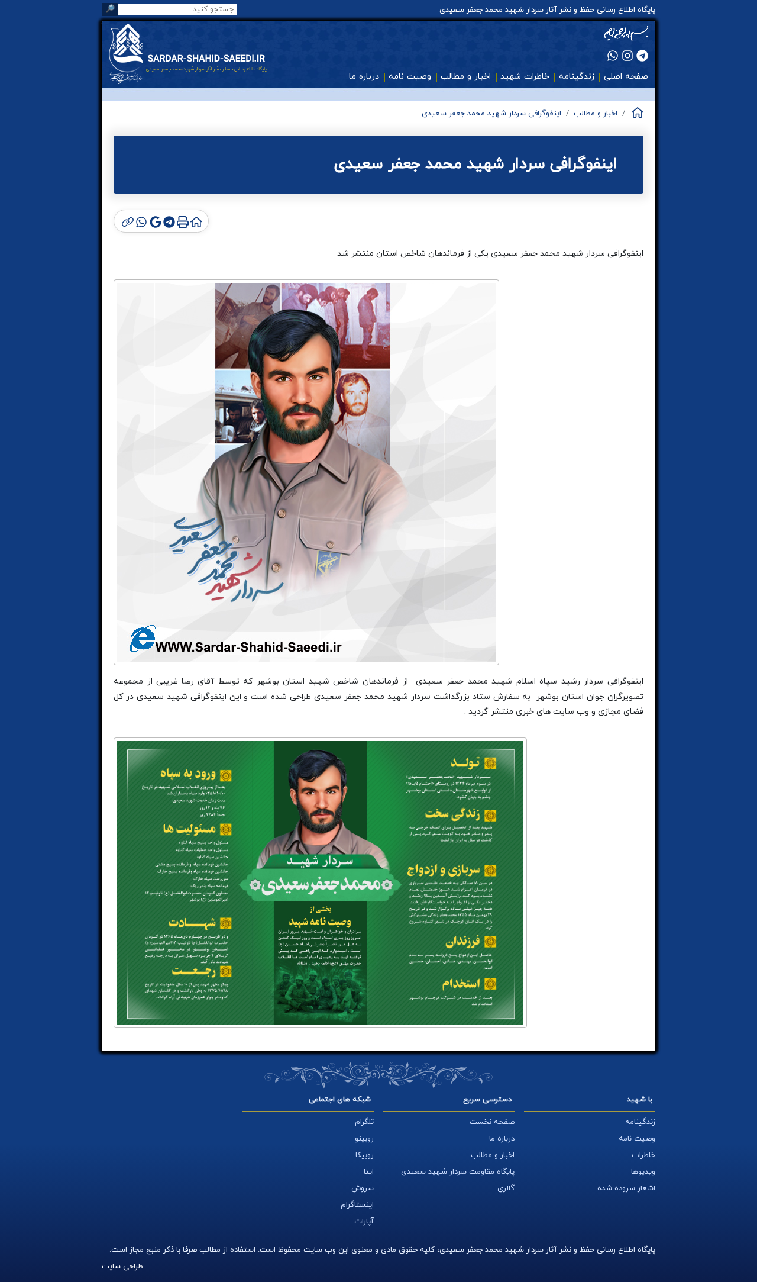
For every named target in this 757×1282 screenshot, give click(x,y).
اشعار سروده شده (626, 1188)
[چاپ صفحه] (182, 221)
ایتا (369, 1172)
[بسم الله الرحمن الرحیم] (626, 33)
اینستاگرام (357, 1205)
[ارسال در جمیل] (154, 221)
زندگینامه (576, 76)
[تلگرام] (642, 55)
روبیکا (364, 1155)
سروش (362, 1188)
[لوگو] (196, 53)
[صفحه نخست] (636, 112)
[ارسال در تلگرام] (168, 221)
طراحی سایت (122, 1266)
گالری (506, 1188)
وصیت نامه (410, 76)
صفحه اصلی (626, 76)
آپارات (364, 1221)
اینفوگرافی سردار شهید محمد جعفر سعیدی (491, 113)
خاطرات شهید (524, 76)
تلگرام (364, 1122)
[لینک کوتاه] (127, 221)
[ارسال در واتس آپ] (140, 221)
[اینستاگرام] (627, 55)
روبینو (364, 1138)
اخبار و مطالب (466, 76)
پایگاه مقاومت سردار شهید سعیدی (458, 1172)
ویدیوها (643, 1172)
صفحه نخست (492, 1122)
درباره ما (364, 76)
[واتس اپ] (613, 55)
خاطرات (643, 1155)
